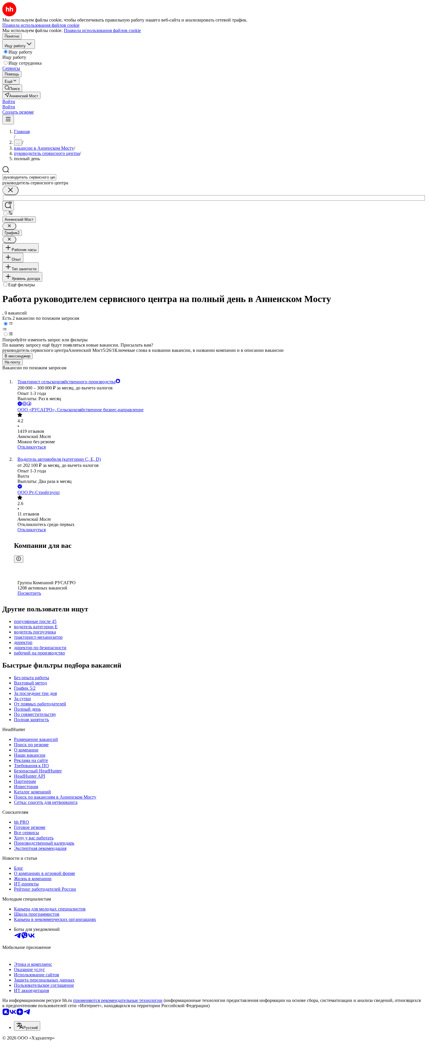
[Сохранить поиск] (8, 206)
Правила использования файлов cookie (102, 30)
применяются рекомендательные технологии (117, 1000)
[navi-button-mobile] (8, 119)
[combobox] (29, 177)
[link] (12, 88)
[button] (8, 101)
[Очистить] (10, 190)
